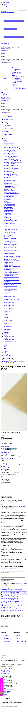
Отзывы (16, 465)
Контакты (14, 84)
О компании (15, 67)
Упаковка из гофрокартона (10, 289)
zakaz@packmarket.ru (22, 9)
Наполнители (7, 295)
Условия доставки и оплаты (13, 568)
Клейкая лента (7, 202)
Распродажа (18, 79)
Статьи (13, 85)
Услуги (18, 639)
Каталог (6, 141)
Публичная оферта (5, 692)
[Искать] (18, 47)
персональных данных (20, 506)
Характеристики (10, 465)
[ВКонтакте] (1, 449)
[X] (8, 449)
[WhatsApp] (12, 449)
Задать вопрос (4, 626)
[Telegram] (16, 449)
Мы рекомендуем (19, 76)
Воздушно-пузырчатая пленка (11, 280)
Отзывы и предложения (21, 88)
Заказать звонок (5, 50)
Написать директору (17, 87)
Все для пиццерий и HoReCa (11, 250)
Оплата (21, 465)
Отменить (9, 497)
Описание (3, 465)
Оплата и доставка (16, 73)
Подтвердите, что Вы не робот (9, 502)
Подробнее (3, 706)
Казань (5, 5)
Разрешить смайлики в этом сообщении (12, 500)
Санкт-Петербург (7, 6)
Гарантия (14, 82)
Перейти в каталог (5, 62)
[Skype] (14, 449)
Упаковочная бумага (9, 305)
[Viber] (10, 449)
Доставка (3, 466)
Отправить (3, 497)
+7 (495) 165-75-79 (5, 49)
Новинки (17, 78)
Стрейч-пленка (7, 217)
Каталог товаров (9, 361)
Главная (3, 361)
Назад (5, 140)
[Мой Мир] (6, 449)
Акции (13, 75)
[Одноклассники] (3, 449)
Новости (17, 70)
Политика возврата (5, 691)
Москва (7, 2)
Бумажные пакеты (8, 265)
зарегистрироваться (6, 433)
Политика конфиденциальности (9, 689)
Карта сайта (4, 694)
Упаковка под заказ (16, 72)
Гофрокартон (7, 228)
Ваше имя (3, 477)
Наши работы (7, 641)
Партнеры (17, 69)
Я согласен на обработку (14, 506)
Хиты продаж (18, 81)
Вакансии (6, 636)
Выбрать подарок (5, 446)
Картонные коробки (9, 146)
